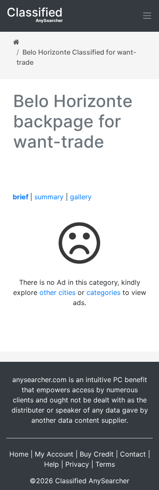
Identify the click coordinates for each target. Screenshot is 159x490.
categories (103, 292)
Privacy (77, 464)
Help (51, 464)
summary (49, 197)
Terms (105, 464)
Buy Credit (97, 454)
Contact (133, 454)
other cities (57, 292)
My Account (54, 454)
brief (20, 197)
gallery (81, 197)
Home (18, 454)
